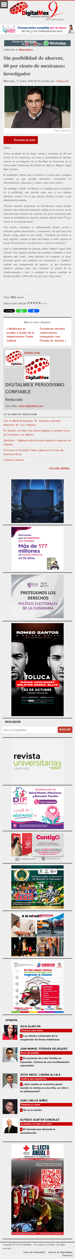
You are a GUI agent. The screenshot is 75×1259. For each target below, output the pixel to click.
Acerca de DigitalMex (60, 1252)
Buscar (65, 730)
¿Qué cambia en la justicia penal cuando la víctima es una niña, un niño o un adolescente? (44, 1088)
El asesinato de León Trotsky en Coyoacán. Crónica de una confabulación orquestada (45, 1062)
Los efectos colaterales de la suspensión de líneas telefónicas (40, 1037)
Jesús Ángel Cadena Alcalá (40, 1075)
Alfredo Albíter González (39, 1120)
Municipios (26, 50)
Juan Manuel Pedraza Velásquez (44, 1049)
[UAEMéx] (37, 761)
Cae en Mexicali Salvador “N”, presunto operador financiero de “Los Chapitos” (32, 423)
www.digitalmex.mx (30, 406)
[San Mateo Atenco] (37, 986)
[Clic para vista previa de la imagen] (37, 107)
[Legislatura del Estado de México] (37, 501)
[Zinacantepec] (37, 886)
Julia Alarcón (30, 1026)
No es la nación (32, 1110)
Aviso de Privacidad (34, 1252)
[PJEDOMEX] (37, 846)
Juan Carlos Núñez (34, 1100)
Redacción (62, 81)
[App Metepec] (37, 29)
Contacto (67, 1255)
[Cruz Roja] (37, 1190)
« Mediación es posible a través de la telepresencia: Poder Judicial (20, 335)
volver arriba (59, 468)
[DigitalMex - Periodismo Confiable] (37, 11)
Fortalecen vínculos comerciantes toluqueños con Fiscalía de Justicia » (53, 335)
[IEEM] (37, 548)
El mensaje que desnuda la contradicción (37, 1131)
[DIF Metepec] (37, 807)
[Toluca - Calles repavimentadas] (37, 934)
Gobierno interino (13, 460)
